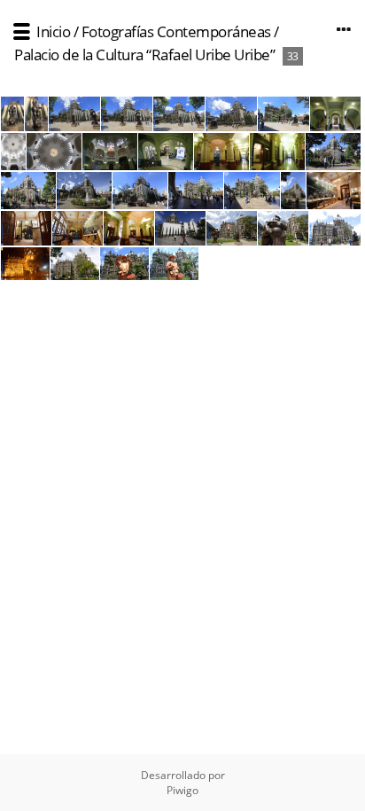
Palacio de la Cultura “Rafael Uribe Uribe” (144, 54)
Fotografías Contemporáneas (176, 31)
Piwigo (182, 790)
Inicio (53, 31)
